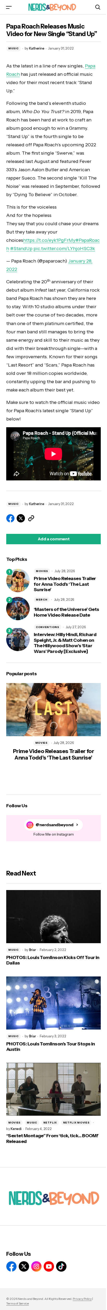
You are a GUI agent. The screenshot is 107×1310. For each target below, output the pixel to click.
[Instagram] (36, 1266)
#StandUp (21, 248)
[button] (9, 7)
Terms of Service (17, 1303)
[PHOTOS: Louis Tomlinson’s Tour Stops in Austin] (53, 1003)
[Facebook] (11, 1266)
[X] (24, 1266)
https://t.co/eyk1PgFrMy (49, 240)
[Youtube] (49, 1266)
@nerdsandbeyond (54, 824)
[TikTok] (61, 1266)
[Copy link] (31, 518)
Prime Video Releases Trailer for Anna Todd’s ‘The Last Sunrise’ (65, 584)
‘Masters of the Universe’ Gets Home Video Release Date (66, 612)
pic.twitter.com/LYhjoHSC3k (64, 248)
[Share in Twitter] (21, 518)
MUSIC (13, 48)
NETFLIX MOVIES (76, 1122)
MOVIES (42, 571)
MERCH (42, 599)
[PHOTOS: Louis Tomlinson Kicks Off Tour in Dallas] (53, 916)
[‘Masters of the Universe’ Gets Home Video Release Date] (18, 608)
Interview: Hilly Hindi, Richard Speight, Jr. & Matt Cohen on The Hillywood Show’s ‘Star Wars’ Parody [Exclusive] (65, 643)
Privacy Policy (82, 1299)
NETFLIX (50, 1122)
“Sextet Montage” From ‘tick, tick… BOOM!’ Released (52, 1138)
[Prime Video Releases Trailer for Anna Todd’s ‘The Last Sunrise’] (18, 580)
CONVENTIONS (47, 627)
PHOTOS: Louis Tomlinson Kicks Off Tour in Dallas (52, 960)
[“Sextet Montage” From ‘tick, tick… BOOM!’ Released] (53, 1089)
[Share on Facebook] (10, 518)
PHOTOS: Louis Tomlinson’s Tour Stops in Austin (50, 1046)
